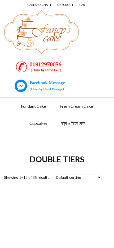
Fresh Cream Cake (76, 106)
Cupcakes (38, 123)
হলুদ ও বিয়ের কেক (73, 123)
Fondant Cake (33, 106)
